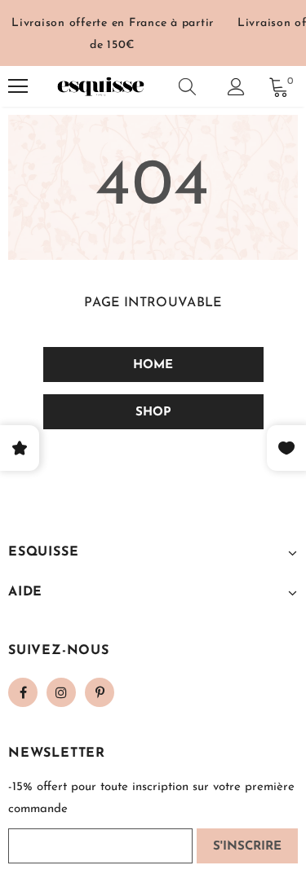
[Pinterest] (99, 692)
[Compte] (236, 86)
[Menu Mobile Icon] (18, 86)
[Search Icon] (187, 86)
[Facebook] (23, 692)
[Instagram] (61, 692)
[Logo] (100, 86)
